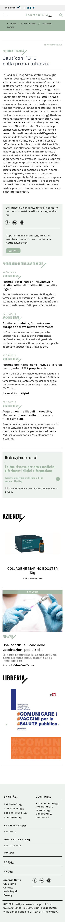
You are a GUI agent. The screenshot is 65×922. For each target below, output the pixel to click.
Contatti (8, 895)
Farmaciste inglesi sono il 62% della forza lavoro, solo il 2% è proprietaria (32, 366)
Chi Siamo (9, 891)
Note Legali (10, 898)
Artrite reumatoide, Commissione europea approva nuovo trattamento (28, 325)
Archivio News (28, 23)
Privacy (7, 902)
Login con (10, 7)
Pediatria (32, 592)
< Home (11, 23)
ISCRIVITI (13, 250)
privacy (9, 491)
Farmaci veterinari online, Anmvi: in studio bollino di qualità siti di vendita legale (29, 285)
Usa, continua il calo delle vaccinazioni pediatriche (23, 647)
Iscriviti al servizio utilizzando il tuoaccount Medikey (24, 479)
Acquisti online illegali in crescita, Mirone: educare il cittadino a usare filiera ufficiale (27, 415)
